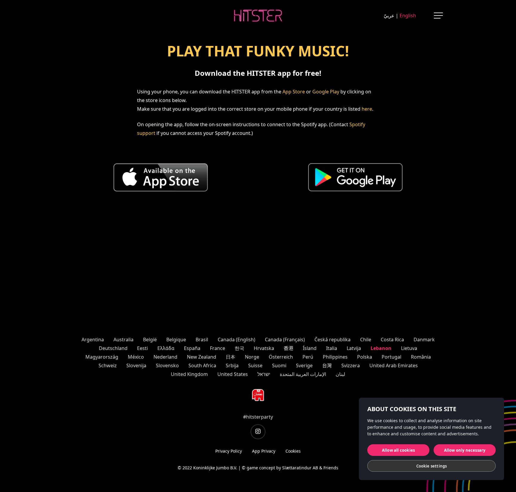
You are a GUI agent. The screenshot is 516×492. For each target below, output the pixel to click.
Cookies (293, 451)
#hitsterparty (258, 417)
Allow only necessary (465, 450)
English (408, 16)
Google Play (325, 91)
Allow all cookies (398, 450)
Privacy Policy (228, 451)
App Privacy (263, 451)
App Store (293, 91)
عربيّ (389, 16)
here (367, 109)
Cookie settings (431, 466)
